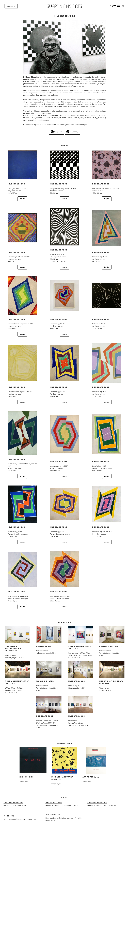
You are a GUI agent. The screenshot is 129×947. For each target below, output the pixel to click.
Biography (74, 132)
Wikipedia (58, 132)
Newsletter (11, 6)
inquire (22, 199)
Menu (113, 6)
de (122, 6)
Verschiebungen (81, 124)
